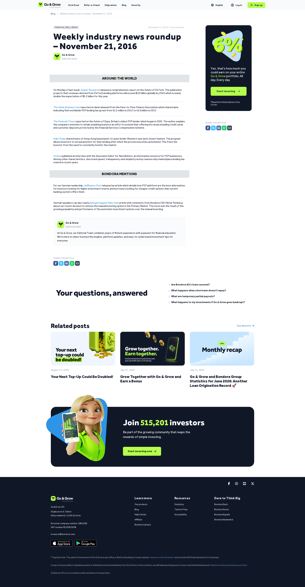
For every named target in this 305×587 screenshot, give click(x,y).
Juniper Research (89, 89)
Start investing (226, 91)
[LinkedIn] (66, 263)
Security (135, 5)
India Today (59, 138)
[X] (61, 263)
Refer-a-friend (92, 5)
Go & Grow (73, 5)
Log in (239, 5)
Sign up (258, 5)
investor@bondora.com (63, 534)
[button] (209, 284)
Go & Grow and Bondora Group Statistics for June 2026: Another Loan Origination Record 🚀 (218, 381)
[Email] (77, 263)
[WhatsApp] (72, 263)
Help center (111, 5)
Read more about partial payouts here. (229, 565)
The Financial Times (64, 121)
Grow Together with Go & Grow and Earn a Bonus (150, 378)
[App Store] (61, 543)
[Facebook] (55, 263)
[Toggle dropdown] (212, 5)
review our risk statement (162, 557)
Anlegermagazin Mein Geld (104, 202)
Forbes (57, 155)
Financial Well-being (66, 27)
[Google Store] (85, 543)
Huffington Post (92, 185)
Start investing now (140, 451)
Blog (124, 5)
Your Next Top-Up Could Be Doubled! (82, 376)
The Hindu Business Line (66, 107)
